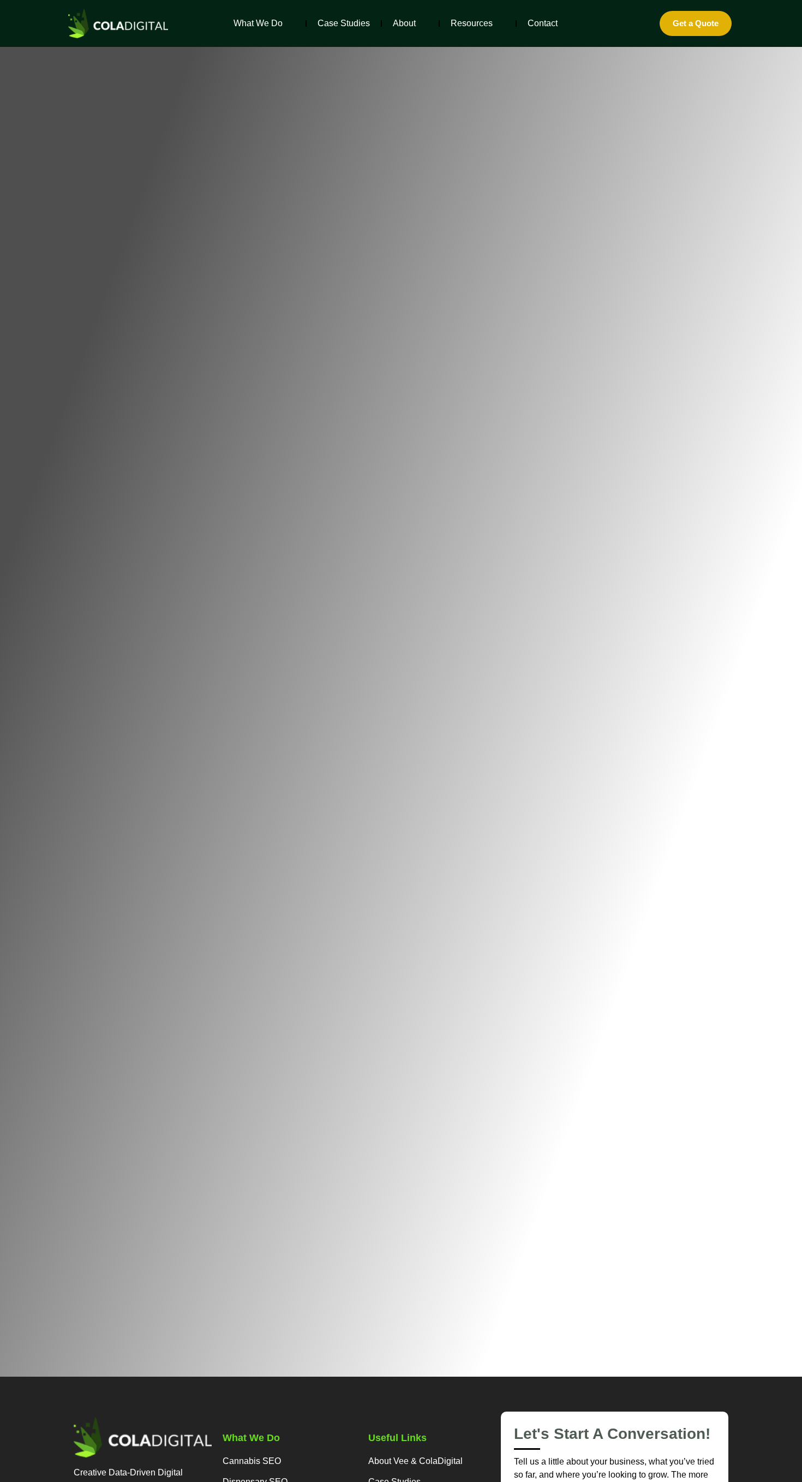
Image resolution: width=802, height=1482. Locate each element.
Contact (543, 23)
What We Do (258, 23)
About (404, 23)
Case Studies (344, 23)
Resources (472, 23)
